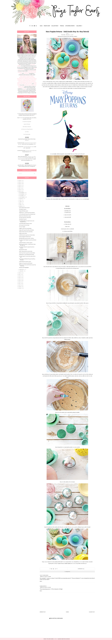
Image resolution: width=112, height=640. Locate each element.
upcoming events (69, 25)
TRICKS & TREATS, (30, 76)
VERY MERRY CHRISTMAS (27, 72)
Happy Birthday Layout (23, 210)
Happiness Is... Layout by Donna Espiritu (27, 212)
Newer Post (43, 611)
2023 (19, 185)
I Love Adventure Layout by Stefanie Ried (27, 214)
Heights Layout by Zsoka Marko (25, 228)
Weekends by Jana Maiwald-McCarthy (26, 254)
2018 (19, 272)
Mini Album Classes (27, 126)
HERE (34, 144)
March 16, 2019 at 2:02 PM (45, 587)
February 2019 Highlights (24, 267)
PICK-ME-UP (29, 82)
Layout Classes (27, 124)
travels (62, 25)
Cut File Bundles (26, 134)
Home (67, 611)
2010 (19, 285)
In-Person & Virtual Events (27, 129)
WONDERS (27, 79)
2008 (19, 288)
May (20, 203)
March (21, 206)
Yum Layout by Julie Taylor (24, 225)
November (22, 194)
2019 (19, 191)
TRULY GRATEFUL (31, 81)
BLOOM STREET (25, 81)
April (20, 204)
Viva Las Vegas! (22, 226)
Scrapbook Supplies (27, 121)
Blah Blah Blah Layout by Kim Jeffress (26, 238)
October (21, 195)
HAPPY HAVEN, (23, 76)
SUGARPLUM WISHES (30, 77)
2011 (19, 283)
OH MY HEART (22, 83)
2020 (19, 189)
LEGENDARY (26, 73)
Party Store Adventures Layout (25, 215)
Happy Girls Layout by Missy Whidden (26, 230)
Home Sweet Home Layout (24, 207)
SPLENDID (34, 78)
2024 (19, 183)
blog (41, 25)
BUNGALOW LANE (21, 79)
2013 (19, 280)
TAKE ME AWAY (29, 83)
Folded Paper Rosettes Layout (25, 261)
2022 (19, 186)
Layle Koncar (30, 159)
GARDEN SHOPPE (28, 78)
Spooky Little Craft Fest (31, 150)
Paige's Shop (47, 25)
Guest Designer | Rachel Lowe (25, 236)
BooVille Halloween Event (29, 146)
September (22, 197)
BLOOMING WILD (20, 78)
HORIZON (19, 82)
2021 (19, 188)
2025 (19, 182)
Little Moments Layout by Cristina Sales (27, 235)
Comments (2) (81, 568)
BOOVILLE (30, 71)
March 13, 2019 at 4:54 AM (45, 576)
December (22, 192)
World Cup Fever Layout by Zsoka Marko (27, 252)
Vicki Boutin (23, 159)
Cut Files (27, 131)
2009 (19, 286)
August (21, 198)
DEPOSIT (27, 140)
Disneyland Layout (22, 209)
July (20, 200)
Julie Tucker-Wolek (44, 575)
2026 (19, 180)
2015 (19, 277)
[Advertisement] (27, 310)
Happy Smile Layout (23, 233)
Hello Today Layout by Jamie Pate (25, 251)
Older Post (92, 611)
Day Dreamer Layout (23, 249)
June (20, 201)
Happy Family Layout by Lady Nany (26, 231)
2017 (19, 274)
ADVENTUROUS (22, 77)
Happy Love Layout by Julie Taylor (25, 263)
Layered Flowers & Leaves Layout (25, 242)
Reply (41, 581)
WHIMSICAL (24, 82)
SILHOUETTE (20, 87)
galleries (78, 25)
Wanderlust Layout (23, 219)
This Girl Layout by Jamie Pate (25, 217)
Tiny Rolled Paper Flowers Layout (25, 223)
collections (54, 25)
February (21, 269)
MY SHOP (24, 88)
